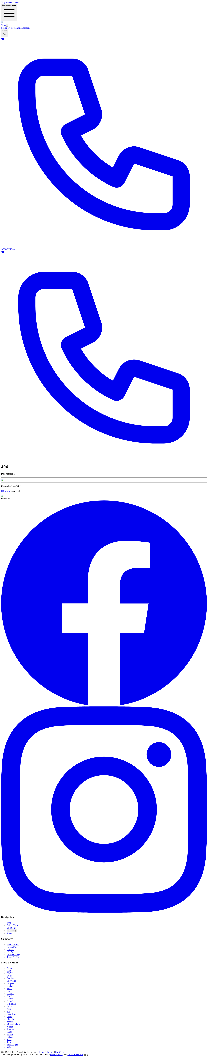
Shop (3, 25)
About (9, 933)
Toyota (10, 1042)
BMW (9, 973)
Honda (10, 998)
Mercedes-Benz (14, 1024)
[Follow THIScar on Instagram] (104, 912)
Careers (10, 949)
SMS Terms (60, 1052)
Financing (17, 28)
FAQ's (10, 952)
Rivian (10, 1034)
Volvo (9, 1047)
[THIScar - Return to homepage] (24, 22)
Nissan (10, 1027)
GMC (9, 996)
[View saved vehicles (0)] (3, 40)
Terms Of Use (13, 957)
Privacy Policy (56, 1054)
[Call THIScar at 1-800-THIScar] (104, 460)
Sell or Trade (7, 28)
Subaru (10, 1037)
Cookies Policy (13, 954)
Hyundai (11, 1001)
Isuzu (9, 1006)
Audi (9, 970)
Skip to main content (10, 2)
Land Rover (12, 1014)
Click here (5, 491)
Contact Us (12, 947)
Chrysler (10, 983)
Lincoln (10, 1019)
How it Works (13, 944)
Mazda (10, 1021)
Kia (8, 1011)
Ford (9, 991)
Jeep (9, 1009)
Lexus (9, 1016)
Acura (9, 968)
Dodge (10, 986)
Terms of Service (75, 1054)
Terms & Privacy (46, 1052)
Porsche (10, 1029)
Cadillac (10, 978)
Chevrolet (11, 981)
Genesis (10, 993)
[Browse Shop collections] (7, 25)
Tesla (9, 1039)
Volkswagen (12, 1044)
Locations (26, 28)
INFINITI (11, 1004)
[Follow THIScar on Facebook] (104, 705)
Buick (9, 976)
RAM (9, 1032)
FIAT (9, 988)
